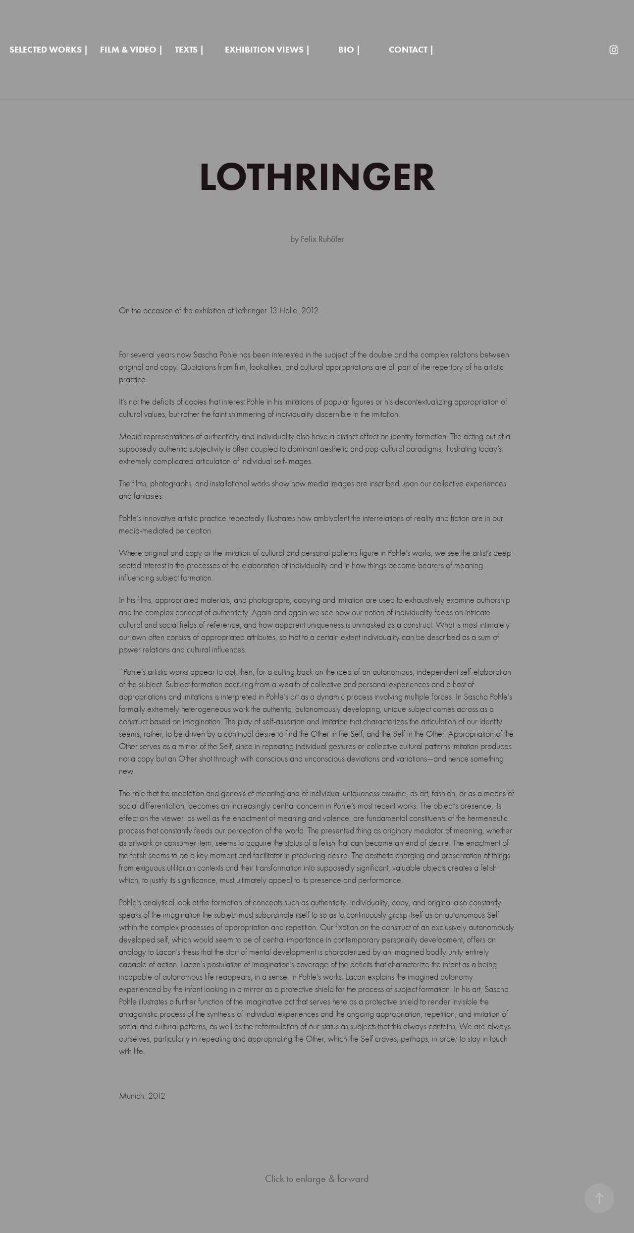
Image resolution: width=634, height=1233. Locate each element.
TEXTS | (189, 49)
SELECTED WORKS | (48, 49)
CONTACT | (411, 49)
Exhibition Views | (267, 49)
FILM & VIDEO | (131, 49)
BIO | (349, 49)
